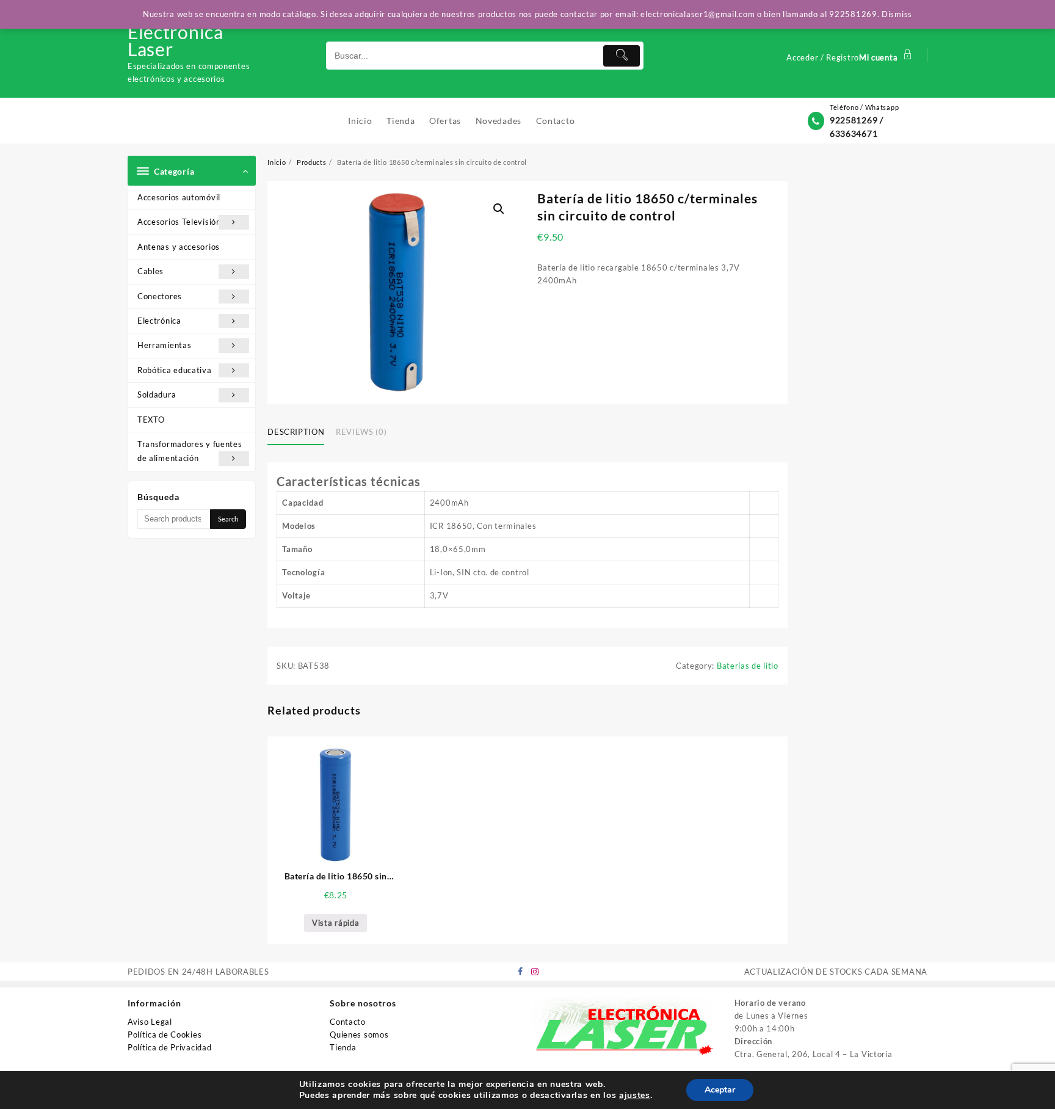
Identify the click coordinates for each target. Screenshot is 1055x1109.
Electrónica (159, 320)
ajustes (634, 1095)
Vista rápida (335, 923)
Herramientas (164, 345)
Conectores (159, 296)
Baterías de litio (747, 666)
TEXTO (151, 419)
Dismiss (897, 14)
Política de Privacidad (169, 1047)
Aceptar (720, 1090)
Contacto (348, 1022)
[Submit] (621, 56)
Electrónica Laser (175, 40)
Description (295, 432)
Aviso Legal (150, 1022)
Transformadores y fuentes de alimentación (189, 451)
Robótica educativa (174, 370)
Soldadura (156, 394)
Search (228, 519)
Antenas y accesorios (178, 247)
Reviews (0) (361, 432)
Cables (150, 271)
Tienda (343, 1047)
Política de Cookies (164, 1034)
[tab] (300, 433)
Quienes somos (359, 1034)
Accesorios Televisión (179, 222)
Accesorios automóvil (178, 197)
